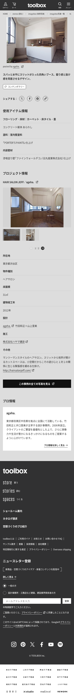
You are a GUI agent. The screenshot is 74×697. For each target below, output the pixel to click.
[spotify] (60, 644)
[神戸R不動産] (62, 677)
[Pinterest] (23, 644)
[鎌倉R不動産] (62, 670)
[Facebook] (41, 644)
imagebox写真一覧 (57, 13)
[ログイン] (5, 5)
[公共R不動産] (62, 684)
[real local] (45, 691)
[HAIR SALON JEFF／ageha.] (37, 207)
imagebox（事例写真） (36, 13)
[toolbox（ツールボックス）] (37, 5)
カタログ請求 (10, 518)
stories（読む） (18, 13)
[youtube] (51, 644)
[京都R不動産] (28, 677)
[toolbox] (15, 470)
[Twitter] (32, 644)
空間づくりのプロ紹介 (15, 526)
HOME (5, 13)
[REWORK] (62, 691)
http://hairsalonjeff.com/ (17, 370)
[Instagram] (13, 644)
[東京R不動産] (11, 670)
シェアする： (10, 98)
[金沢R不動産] (11, 677)
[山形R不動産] (28, 670)
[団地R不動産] (45, 684)
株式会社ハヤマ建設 (14, 341)
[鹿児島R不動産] (28, 684)
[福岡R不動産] (11, 684)
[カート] (14, 5)
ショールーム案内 (12, 511)
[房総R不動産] (45, 670)
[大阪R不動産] (45, 677)
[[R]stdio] (28, 691)
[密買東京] (11, 691)
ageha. (16, 66)
